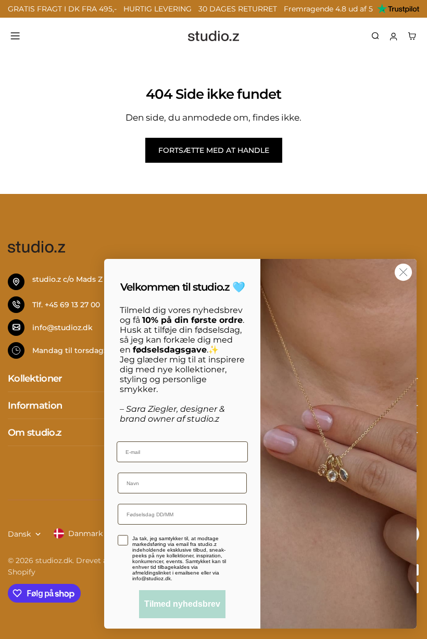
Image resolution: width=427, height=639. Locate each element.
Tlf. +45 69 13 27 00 (66, 304)
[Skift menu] (15, 35)
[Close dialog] (403, 272)
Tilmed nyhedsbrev (182, 603)
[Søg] (375, 35)
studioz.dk (53, 560)
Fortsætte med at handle (213, 150)
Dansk (19, 534)
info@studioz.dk (62, 327)
